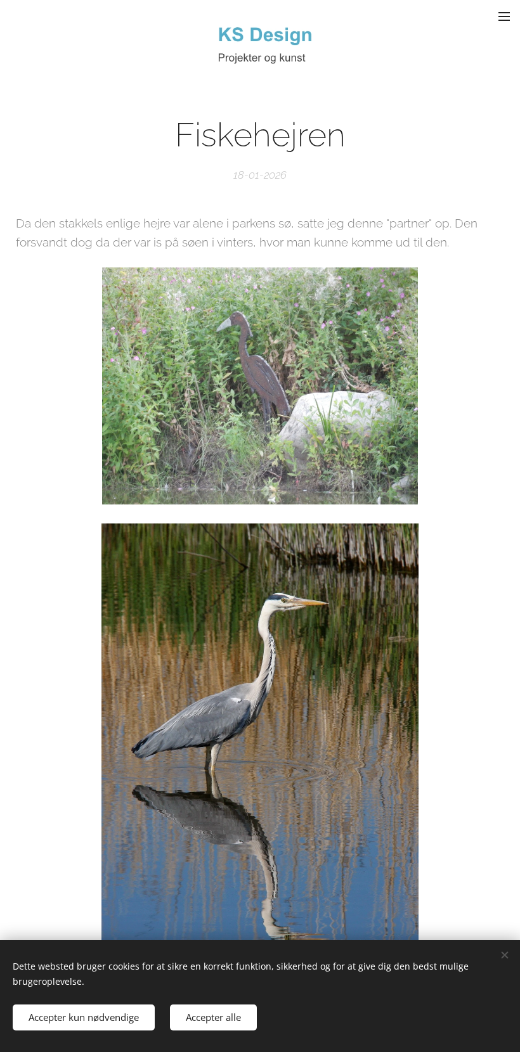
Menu (504, 16)
